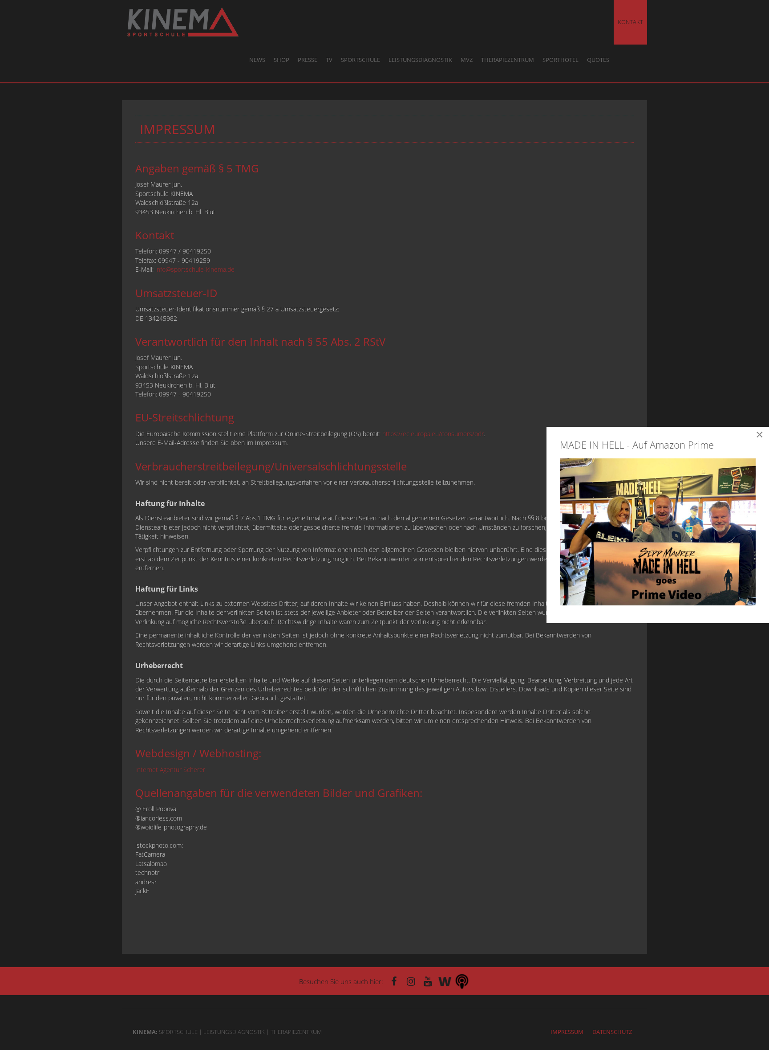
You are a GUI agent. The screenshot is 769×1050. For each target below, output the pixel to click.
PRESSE (307, 60)
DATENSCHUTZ (612, 1032)
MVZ (467, 60)
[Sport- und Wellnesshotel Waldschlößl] (445, 981)
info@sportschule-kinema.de (195, 269)
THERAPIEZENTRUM (507, 60)
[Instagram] (411, 980)
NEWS (257, 60)
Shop (281, 60)
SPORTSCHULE (360, 60)
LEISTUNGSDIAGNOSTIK (420, 60)
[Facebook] (394, 980)
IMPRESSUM (566, 1032)
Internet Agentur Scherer (170, 769)
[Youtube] (428, 980)
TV (329, 60)
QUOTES (598, 60)
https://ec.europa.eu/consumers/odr (433, 433)
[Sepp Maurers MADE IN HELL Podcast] (461, 981)
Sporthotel (560, 60)
